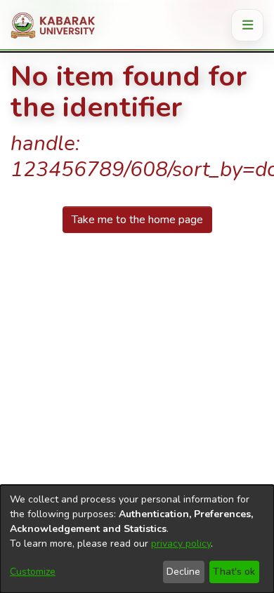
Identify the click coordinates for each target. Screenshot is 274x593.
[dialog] (137, 539)
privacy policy (181, 543)
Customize (33, 571)
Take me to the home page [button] (137, 219)
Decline (183, 571)
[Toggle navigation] (247, 25)
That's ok (234, 571)
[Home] (58, 25)
